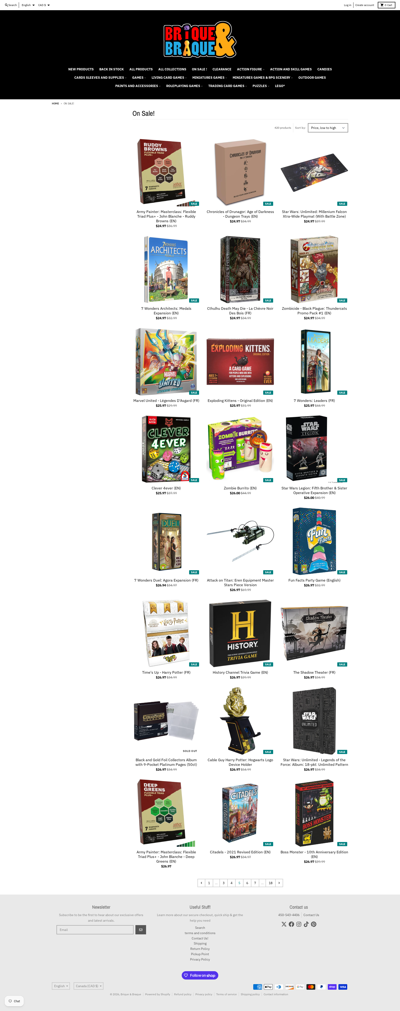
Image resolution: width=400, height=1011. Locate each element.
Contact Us (311, 915)
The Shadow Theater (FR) (314, 672)
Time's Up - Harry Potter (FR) (166, 672)
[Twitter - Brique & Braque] (284, 924)
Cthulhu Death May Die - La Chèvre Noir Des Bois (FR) (240, 310)
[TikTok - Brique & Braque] (306, 924)
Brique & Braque (131, 994)
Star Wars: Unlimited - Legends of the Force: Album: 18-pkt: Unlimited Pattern (314, 762)
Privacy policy (203, 994)
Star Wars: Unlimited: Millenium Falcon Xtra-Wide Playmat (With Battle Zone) (314, 214)
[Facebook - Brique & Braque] (291, 924)
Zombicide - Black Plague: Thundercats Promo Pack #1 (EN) (314, 310)
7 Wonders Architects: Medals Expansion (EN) (166, 310)
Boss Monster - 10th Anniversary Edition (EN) (314, 854)
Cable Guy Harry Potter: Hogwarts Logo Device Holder (240, 762)
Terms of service (226, 994)
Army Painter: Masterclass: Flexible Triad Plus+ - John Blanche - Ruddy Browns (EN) (166, 216)
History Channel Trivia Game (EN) (240, 672)
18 (270, 883)
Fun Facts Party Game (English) (314, 580)
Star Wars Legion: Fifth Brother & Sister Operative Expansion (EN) (314, 490)
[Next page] (279, 883)
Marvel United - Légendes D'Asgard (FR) (166, 400)
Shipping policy (250, 994)
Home (55, 103)
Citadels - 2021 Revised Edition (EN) (240, 852)
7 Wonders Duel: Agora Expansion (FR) (166, 580)
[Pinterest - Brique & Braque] (313, 924)
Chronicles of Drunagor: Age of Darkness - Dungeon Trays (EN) (240, 214)
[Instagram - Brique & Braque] (299, 924)
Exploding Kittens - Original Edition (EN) (240, 400)
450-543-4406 (289, 915)
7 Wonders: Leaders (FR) (314, 400)
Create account (364, 5)
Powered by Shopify (157, 994)
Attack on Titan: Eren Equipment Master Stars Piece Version (240, 582)
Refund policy (182, 994)
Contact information (276, 994)
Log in (347, 5)
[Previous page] (201, 883)
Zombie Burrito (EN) (240, 488)
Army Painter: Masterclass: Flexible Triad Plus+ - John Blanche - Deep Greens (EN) (166, 857)
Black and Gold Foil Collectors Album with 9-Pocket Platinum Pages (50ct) (166, 762)
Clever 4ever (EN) (166, 488)
